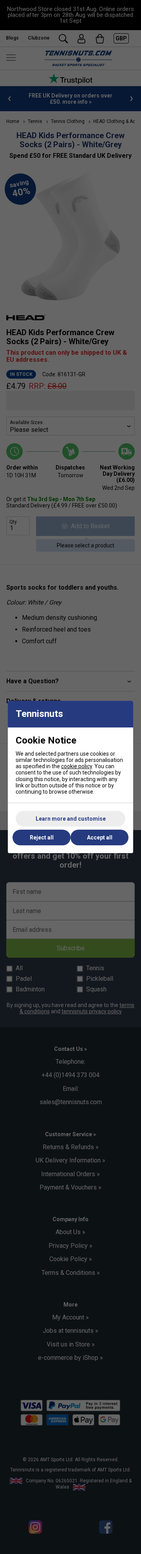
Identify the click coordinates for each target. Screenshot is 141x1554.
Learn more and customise (71, 819)
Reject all (42, 837)
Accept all (99, 837)
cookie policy (76, 766)
